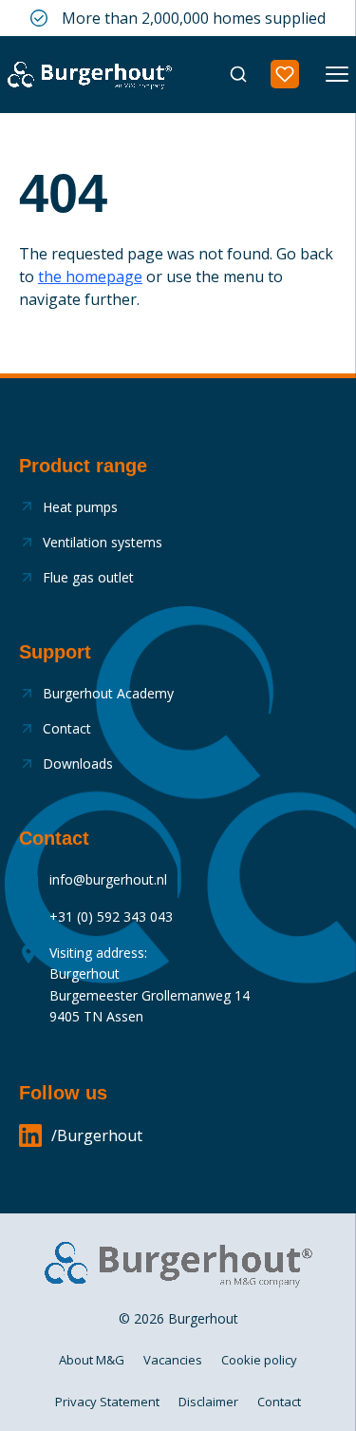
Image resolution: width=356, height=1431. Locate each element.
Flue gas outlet (88, 577)
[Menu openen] (337, 74)
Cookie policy (259, 1359)
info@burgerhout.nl (108, 879)
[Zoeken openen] (238, 74)
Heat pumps (80, 507)
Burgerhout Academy (108, 693)
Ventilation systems (102, 542)
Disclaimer (208, 1401)
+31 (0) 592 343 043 (111, 916)
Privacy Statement (107, 1401)
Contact (67, 728)
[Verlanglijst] (285, 74)
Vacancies (172, 1359)
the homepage (90, 276)
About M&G (91, 1359)
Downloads (78, 763)
